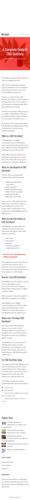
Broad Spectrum (19, 155)
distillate (10, 390)
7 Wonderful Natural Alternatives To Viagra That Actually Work (14, 424)
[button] (22, 34)
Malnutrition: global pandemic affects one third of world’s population (14, 438)
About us (5, 469)
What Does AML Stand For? (16, 450)
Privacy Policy (6, 465)
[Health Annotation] (5, 34)
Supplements (8, 388)
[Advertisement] (15, 16)
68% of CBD (20, 78)
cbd (5, 390)
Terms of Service (7, 462)
